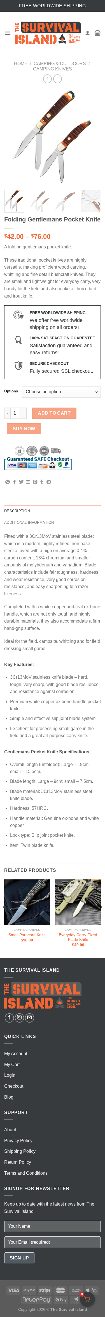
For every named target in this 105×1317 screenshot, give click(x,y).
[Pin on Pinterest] (35, 482)
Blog (8, 1097)
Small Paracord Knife (27, 935)
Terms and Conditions (26, 1173)
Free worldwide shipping (52, 5)
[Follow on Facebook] (9, 1018)
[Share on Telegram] (48, 482)
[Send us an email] (29, 1018)
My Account (15, 1053)
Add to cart (54, 413)
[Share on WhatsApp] (7, 482)
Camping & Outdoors (60, 63)
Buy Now (24, 428)
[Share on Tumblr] (41, 482)
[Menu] (7, 33)
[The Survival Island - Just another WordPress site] (48, 33)
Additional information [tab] (29, 522)
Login (9, 1075)
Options (11, 391)
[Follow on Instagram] (19, 1018)
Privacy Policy (18, 1140)
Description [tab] (17, 511)
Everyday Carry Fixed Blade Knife (78, 937)
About (10, 1129)
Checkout (13, 1086)
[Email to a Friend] (28, 482)
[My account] (87, 33)
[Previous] (13, 137)
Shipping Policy (20, 1151)
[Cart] (97, 33)
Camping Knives (52, 69)
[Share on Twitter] (21, 482)
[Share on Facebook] (14, 482)
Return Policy (17, 1162)
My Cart (12, 1064)
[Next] (92, 137)
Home (20, 63)
